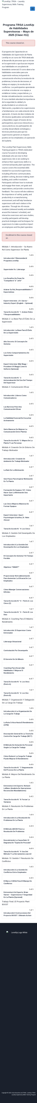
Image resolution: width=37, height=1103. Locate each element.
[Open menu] (32, 9)
